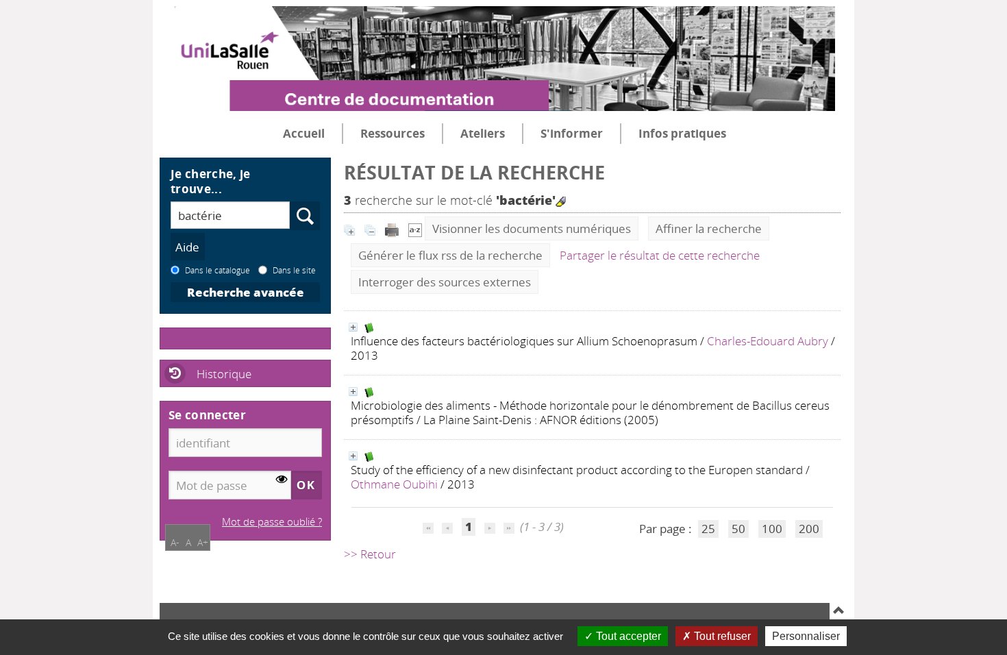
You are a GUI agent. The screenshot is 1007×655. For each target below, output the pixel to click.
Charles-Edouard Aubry (767, 341)
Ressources (392, 133)
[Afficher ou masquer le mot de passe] (282, 480)
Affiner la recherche (709, 228)
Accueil (304, 133)
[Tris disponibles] (415, 228)
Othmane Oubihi (394, 484)
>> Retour (370, 554)
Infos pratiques (682, 133)
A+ (202, 542)
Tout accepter (627, 636)
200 (809, 528)
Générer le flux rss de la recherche (450, 255)
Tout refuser (721, 636)
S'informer (571, 133)
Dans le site (294, 269)
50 (738, 528)
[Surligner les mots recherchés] (561, 202)
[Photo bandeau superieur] (497, 47)
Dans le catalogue (217, 269)
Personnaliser (806, 636)
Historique (224, 374)
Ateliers (482, 133)
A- (175, 542)
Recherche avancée (245, 292)
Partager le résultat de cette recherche (660, 255)
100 (772, 528)
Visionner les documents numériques (531, 228)
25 (708, 528)
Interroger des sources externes (444, 282)
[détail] (353, 327)
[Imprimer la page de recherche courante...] (393, 228)
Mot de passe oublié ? (272, 521)
